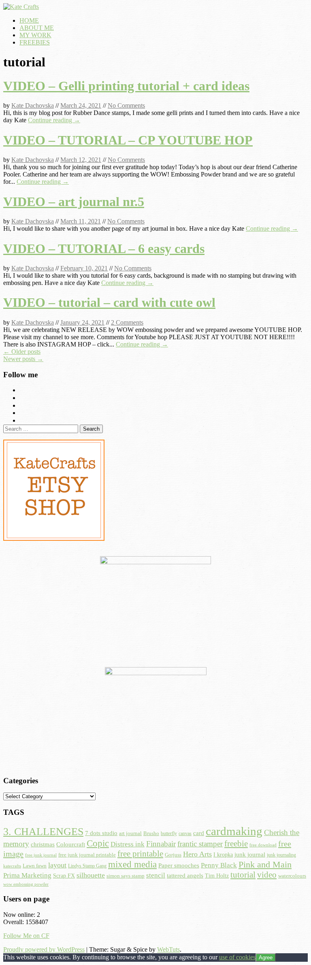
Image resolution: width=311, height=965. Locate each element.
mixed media (132, 864)
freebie (236, 843)
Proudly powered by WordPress (44, 949)
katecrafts (12, 866)
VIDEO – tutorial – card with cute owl (109, 302)
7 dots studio (101, 833)
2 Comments (127, 322)
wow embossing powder (26, 884)
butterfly (169, 833)
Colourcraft (70, 844)
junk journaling (281, 855)
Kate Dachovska (32, 105)
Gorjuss (173, 855)
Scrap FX (64, 875)
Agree (266, 957)
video (267, 875)
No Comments (126, 105)
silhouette (91, 875)
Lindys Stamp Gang (87, 866)
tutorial (243, 875)
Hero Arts (197, 854)
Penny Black (219, 865)
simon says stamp (126, 876)
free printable (140, 854)
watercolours (292, 876)
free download (263, 844)
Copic (98, 843)
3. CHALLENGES (43, 831)
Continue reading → (54, 120)
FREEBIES (34, 42)
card (198, 833)
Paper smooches (178, 865)
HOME (29, 20)
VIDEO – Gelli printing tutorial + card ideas (126, 86)
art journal (130, 833)
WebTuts (168, 949)
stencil (155, 875)
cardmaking (234, 831)
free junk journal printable (87, 855)
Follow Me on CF (26, 935)
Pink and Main (265, 864)
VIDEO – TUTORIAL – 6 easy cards (103, 248)
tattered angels (185, 875)
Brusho (151, 833)
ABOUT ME (36, 27)
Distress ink (128, 844)
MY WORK (35, 35)
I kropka (223, 854)
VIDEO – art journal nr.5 (73, 201)
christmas (43, 844)
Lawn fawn (35, 866)
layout (57, 865)
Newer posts (23, 358)
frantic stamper (200, 844)
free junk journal (41, 854)
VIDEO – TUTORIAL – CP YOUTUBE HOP (128, 140)
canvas (185, 833)
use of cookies (237, 957)
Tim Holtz (217, 876)
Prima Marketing (27, 875)
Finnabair (161, 844)
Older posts (21, 351)
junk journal (249, 854)
